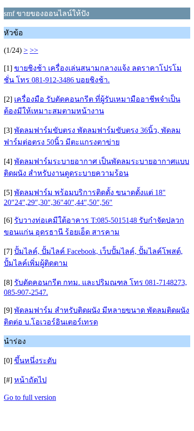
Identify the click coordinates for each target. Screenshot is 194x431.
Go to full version (30, 397)
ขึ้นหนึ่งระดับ (35, 361)
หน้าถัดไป (30, 380)
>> (34, 50)
